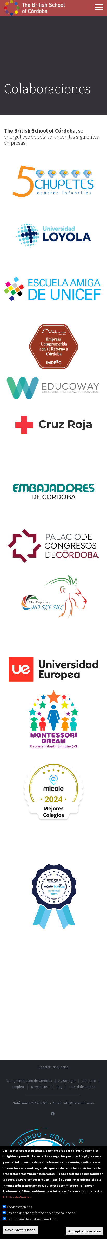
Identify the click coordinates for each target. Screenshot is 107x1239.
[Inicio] (35, 8)
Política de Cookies (17, 1197)
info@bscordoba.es (78, 1103)
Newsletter (40, 1086)
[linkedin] (53, 1114)
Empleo (18, 1086)
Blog (59, 1086)
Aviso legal (66, 1080)
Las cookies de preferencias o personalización (41, 1213)
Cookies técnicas (19, 1206)
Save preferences (20, 1230)
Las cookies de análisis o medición (32, 1219)
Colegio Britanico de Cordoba (29, 1080)
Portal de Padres (83, 1086)
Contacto (89, 1080)
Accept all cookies (84, 1231)
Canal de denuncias (54, 1067)
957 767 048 (39, 1103)
